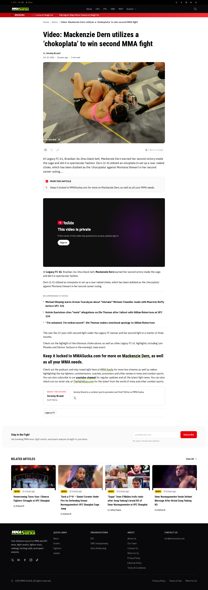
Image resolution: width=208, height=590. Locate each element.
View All (190, 459)
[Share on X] (51, 150)
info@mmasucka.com (174, 538)
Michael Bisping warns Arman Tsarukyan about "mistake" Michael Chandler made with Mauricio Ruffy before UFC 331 (105, 303)
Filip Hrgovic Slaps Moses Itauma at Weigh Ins (32, 15)
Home (46, 22)
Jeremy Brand (53, 53)
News (55, 22)
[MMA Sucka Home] (20, 9)
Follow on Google (155, 150)
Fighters (57, 548)
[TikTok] (196, 2)
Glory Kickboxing (98, 548)
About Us (131, 538)
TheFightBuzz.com (83, 381)
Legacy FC (50, 412)
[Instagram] (186, 2)
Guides (56, 553)
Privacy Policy (133, 558)
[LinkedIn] (191, 2)
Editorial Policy (134, 563)
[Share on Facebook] (45, 150)
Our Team (132, 543)
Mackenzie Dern (135, 355)
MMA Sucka (106, 369)
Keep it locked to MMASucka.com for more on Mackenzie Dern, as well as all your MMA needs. (100, 187)
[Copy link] (57, 150)
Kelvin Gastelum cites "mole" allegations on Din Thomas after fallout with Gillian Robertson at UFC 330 (104, 314)
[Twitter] (176, 2)
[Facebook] (181, 2)
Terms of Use (175, 580)
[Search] (195, 9)
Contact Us (132, 548)
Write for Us (133, 553)
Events (56, 543)
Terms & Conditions (136, 568)
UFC (92, 538)
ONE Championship (99, 543)
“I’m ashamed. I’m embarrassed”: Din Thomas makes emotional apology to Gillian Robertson (100, 322)
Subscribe (188, 434)
